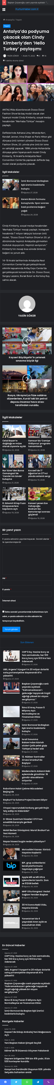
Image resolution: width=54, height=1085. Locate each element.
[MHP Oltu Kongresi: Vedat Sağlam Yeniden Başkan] (11, 895)
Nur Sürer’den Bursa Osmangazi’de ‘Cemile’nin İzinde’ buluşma (13, 475)
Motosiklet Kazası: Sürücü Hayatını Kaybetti (36, 851)
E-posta (6, 589)
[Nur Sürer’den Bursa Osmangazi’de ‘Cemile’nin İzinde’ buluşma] (14, 461)
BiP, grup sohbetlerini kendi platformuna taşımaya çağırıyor (33, 866)
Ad (4, 578)
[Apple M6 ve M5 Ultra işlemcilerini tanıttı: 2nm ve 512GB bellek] (11, 881)
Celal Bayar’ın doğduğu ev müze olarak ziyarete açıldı (14, 443)
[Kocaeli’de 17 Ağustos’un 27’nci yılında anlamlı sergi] (40, 461)
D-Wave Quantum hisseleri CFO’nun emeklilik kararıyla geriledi (22, 821)
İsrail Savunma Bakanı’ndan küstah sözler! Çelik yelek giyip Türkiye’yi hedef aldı (34, 744)
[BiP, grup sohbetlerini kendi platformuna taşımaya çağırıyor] (11, 866)
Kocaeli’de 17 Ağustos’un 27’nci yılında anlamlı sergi (39, 473)
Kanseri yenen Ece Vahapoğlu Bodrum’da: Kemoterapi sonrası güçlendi (39, 509)
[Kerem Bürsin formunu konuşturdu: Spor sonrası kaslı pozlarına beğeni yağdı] (10, 202)
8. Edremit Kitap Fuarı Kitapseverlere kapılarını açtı (14, 506)
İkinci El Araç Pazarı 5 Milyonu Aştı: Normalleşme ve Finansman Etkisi (33, 712)
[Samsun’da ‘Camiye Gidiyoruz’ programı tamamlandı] (40, 431)
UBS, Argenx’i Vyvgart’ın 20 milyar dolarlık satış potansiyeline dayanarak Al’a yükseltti (26, 672)
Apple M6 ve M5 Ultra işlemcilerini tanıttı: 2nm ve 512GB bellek (35, 880)
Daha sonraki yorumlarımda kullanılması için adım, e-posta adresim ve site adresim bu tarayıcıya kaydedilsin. (25, 616)
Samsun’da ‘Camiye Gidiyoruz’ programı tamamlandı (39, 443)
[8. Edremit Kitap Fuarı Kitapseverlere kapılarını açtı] (14, 493)
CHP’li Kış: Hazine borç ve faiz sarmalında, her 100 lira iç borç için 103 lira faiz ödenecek (36, 656)
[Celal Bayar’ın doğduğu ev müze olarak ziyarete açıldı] (14, 431)
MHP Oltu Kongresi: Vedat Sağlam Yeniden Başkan (36, 893)
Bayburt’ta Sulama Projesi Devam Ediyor (25, 799)
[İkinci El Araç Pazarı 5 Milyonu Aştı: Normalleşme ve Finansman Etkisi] (11, 711)
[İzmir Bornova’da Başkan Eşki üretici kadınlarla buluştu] (10, 184)
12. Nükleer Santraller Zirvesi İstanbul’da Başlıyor (33, 760)
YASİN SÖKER (13, 56)
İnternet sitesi (9, 600)
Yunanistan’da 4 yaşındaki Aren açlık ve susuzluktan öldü (34, 921)
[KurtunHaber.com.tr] (27, 9)
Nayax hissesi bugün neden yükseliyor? (24, 841)
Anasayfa (9, 20)
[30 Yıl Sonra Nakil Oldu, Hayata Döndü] (11, 909)
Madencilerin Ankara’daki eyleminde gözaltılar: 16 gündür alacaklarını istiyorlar (36, 776)
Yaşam (19, 20)
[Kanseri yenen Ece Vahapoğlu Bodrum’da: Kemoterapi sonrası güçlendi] (40, 493)
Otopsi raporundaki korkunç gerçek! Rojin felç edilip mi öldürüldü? (26, 809)
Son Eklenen (27, 642)
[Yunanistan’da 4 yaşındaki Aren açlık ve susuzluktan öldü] (11, 922)
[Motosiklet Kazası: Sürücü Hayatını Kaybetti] (11, 853)
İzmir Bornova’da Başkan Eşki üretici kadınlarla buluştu (34, 184)
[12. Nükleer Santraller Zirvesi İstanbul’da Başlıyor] (11, 760)
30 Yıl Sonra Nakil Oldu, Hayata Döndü (34, 906)
